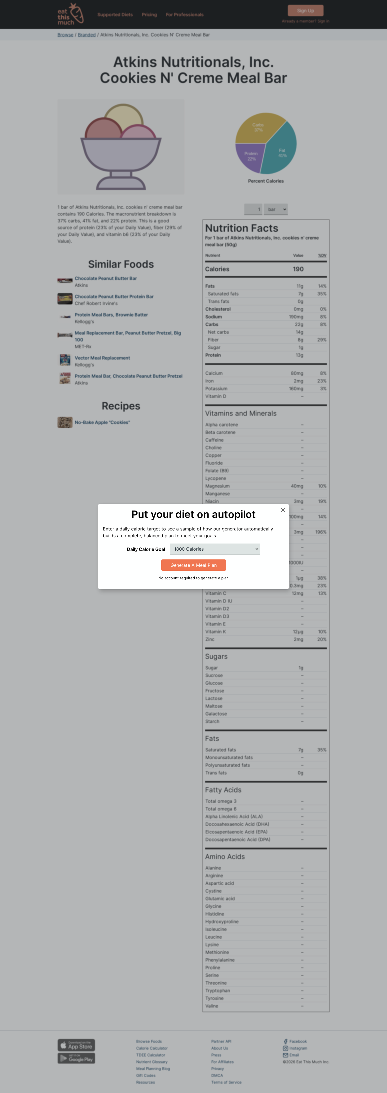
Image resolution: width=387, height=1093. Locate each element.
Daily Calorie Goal (146, 549)
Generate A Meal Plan (194, 565)
